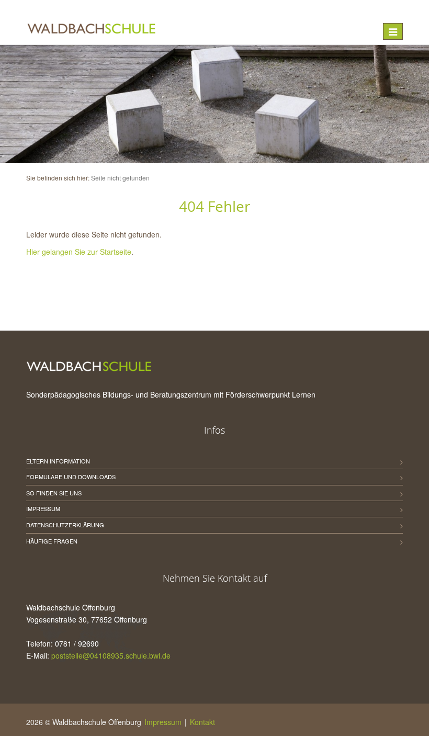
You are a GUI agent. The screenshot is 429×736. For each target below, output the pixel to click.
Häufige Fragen (51, 541)
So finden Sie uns (54, 493)
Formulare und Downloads (71, 476)
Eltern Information (58, 461)
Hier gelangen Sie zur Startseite (78, 251)
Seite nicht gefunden (120, 177)
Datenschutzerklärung (65, 524)
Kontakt (202, 722)
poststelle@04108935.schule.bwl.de (111, 655)
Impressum (43, 508)
